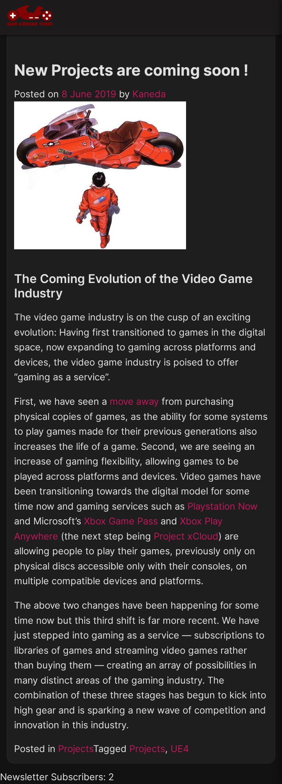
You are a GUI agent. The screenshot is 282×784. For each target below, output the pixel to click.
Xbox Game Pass (121, 521)
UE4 (180, 748)
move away (134, 401)
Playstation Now (222, 506)
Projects (75, 748)
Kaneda (149, 94)
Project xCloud (186, 536)
